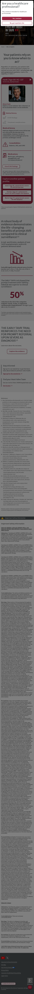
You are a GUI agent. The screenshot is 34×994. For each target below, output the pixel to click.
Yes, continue (17, 18)
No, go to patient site (17, 23)
